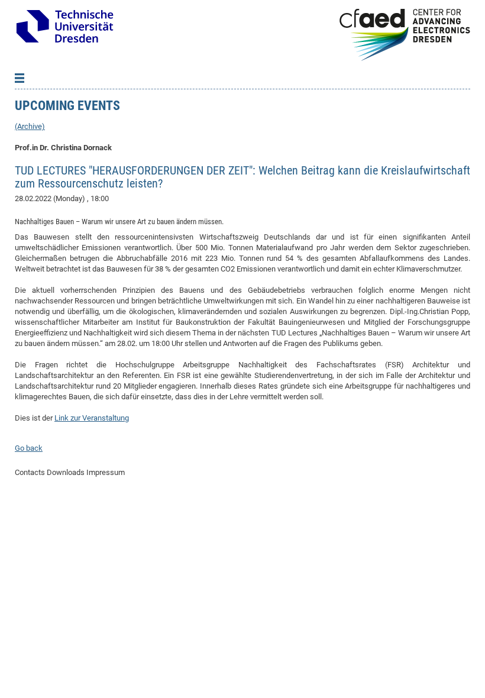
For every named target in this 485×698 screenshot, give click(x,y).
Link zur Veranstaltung (91, 417)
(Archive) (30, 126)
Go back (29, 448)
